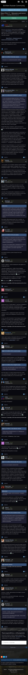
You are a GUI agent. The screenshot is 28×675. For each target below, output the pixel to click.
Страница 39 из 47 (14, 21)
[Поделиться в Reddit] (2, 657)
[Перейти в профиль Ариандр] (2, 201)
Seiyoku (7, 160)
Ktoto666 (7, 423)
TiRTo (6, 397)
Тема (5, 669)
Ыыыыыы (7, 559)
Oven (6, 457)
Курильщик (8, 52)
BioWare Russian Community (14, 6)
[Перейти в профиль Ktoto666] (2, 424)
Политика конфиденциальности (15, 669)
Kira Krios (7, 260)
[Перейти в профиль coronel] (2, 300)
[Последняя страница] (27, 21)
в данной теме (12, 340)
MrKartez (7, 346)
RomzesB (7, 407)
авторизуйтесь (19, 636)
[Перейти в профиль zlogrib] (2, 382)
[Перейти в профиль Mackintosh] (2, 333)
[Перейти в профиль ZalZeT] (2, 508)
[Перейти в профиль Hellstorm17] (2, 289)
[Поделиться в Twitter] (4, 657)
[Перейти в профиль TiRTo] (2, 397)
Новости (17, 14)
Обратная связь (13, 670)
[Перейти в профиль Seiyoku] (2, 160)
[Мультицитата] (2, 49)
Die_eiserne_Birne (9, 90)
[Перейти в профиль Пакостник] (2, 486)
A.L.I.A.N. (7, 230)
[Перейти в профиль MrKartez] (2, 346)
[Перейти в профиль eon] (2, 181)
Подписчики (12, 647)
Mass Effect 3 (9, 30)
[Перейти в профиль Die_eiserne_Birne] (2, 91)
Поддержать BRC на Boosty (14, 9)
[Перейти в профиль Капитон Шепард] (2, 70)
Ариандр (7, 201)
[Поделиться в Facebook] (6, 657)
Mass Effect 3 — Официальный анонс (14, 38)
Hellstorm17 (8, 289)
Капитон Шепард (9, 69)
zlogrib (7, 382)
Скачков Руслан (9, 540)
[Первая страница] (2, 21)
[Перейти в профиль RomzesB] (2, 408)
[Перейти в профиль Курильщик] (2, 52)
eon (6, 180)
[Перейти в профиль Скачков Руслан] (2, 540)
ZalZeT (7, 507)
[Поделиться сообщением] (25, 26)
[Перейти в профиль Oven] (2, 457)
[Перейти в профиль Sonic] (2, 25)
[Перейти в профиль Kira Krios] (2, 260)
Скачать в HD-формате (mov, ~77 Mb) (9, 39)
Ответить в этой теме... (9, 642)
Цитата (6, 49)
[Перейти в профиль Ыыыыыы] (2, 560)
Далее (23, 21)
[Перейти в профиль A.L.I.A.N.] (2, 230)
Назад (4, 21)
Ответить (14, 18)
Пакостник (8, 486)
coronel (7, 300)
